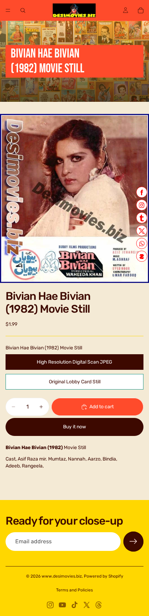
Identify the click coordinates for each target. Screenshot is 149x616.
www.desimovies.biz (62, 576)
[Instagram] (50, 605)
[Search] (22, 10)
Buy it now (74, 427)
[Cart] (140, 10)
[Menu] (8, 10)
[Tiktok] (74, 605)
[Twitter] (86, 605)
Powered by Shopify (103, 576)
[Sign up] (133, 542)
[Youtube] (62, 605)
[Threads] (99, 605)
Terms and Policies (74, 590)
